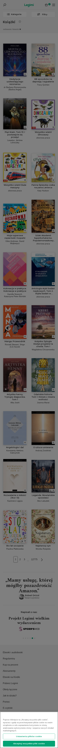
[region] (29, 730)
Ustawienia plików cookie (29, 736)
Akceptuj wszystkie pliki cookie (29, 743)
